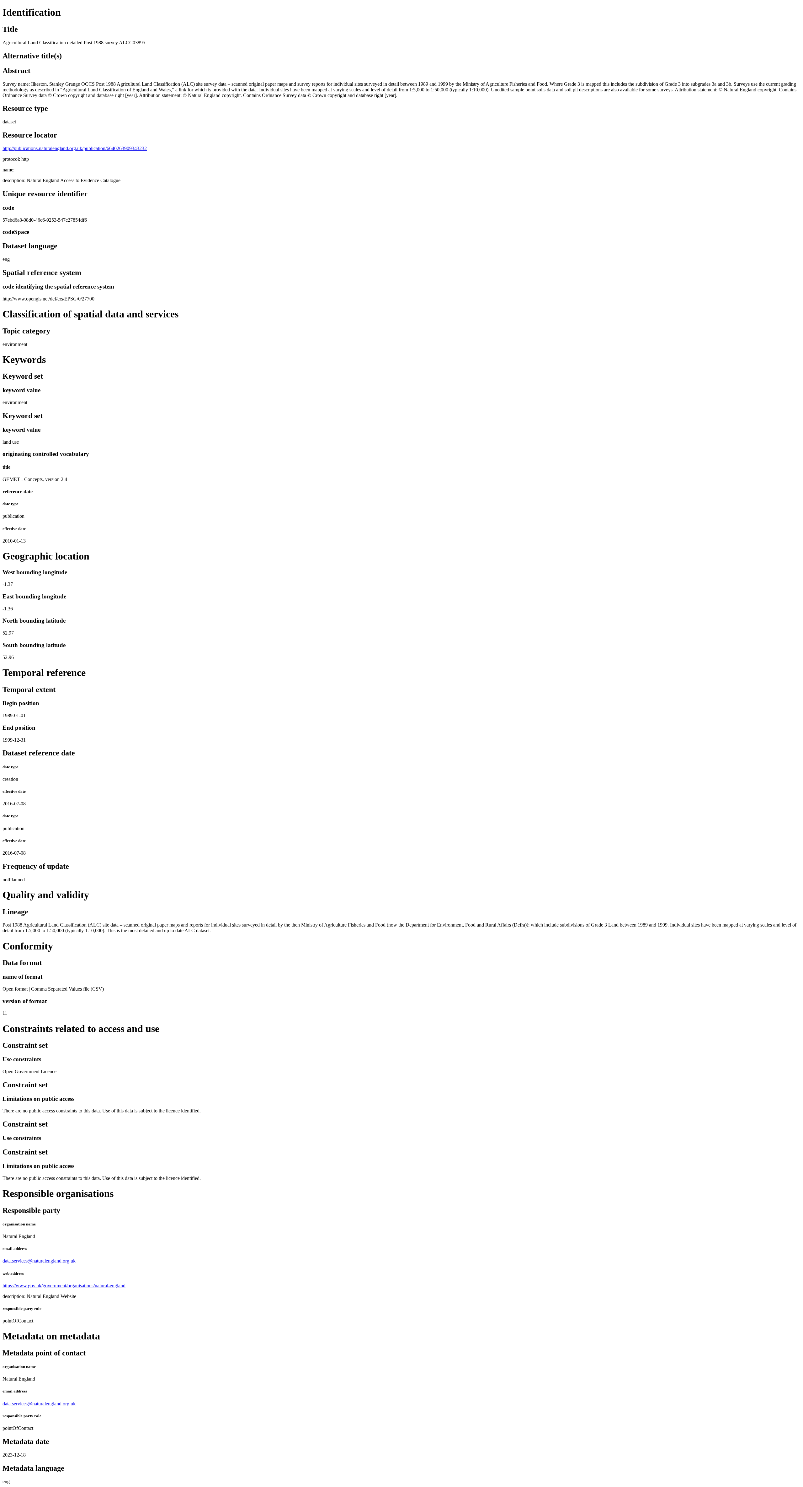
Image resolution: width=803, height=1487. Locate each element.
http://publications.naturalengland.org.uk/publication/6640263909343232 (75, 148)
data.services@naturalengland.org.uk (39, 1260)
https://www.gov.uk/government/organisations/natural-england (64, 1285)
